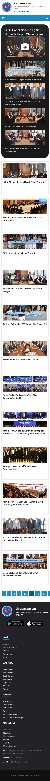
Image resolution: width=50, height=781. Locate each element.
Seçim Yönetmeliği (10, 714)
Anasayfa (6, 644)
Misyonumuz (7, 682)
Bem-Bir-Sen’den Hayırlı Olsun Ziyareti (20, 126)
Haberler (6, 651)
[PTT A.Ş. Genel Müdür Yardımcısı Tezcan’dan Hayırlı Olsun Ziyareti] (25, 527)
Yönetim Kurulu (8, 669)
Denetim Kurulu (8, 673)
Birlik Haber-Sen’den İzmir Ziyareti (19, 253)
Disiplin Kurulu (8, 676)
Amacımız (6, 686)
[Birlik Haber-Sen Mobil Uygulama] (15, 623)
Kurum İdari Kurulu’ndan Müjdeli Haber (21, 359)
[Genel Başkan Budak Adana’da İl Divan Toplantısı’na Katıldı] (25, 385)
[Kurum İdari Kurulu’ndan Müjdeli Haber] (25, 349)
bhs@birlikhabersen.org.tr (18, 762)
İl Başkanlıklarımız (9, 746)
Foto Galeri (7, 743)
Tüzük (5, 711)
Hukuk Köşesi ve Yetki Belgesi (13, 718)
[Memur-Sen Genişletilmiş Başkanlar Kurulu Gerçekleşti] (25, 207)
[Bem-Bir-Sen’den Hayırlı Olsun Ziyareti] (25, 116)
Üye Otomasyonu (9, 736)
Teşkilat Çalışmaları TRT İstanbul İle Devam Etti (25, 324)
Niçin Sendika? (8, 701)
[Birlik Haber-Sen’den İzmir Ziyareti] (25, 243)
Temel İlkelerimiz (9, 705)
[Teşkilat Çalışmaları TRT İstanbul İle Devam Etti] (25, 314)
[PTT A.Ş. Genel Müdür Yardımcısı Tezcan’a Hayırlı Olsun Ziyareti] (25, 91)
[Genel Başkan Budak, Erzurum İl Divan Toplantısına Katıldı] (25, 562)
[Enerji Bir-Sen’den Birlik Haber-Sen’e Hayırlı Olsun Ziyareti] (25, 138)
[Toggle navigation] (47, 17)
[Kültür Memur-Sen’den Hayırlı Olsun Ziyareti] (25, 172)
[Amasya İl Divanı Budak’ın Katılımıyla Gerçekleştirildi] (25, 456)
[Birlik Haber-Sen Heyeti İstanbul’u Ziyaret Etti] (25, 69)
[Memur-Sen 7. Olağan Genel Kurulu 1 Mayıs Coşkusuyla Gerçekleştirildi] (25, 491)
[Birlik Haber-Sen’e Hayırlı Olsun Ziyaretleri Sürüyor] (25, 278)
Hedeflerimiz (7, 708)
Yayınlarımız (7, 654)
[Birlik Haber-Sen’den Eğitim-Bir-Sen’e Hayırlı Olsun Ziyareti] (25, 47)
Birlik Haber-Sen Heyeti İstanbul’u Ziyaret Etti (23, 80)
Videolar (6, 740)
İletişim (5, 657)
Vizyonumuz (7, 679)
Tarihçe (5, 689)
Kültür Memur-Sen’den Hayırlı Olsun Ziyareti (23, 182)
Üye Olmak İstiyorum (10, 647)
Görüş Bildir (7, 733)
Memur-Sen (7, 730)
